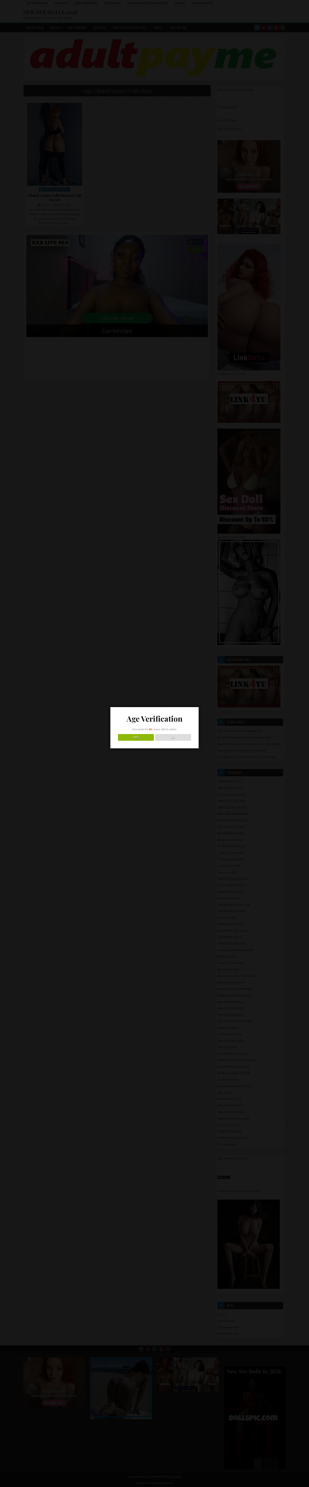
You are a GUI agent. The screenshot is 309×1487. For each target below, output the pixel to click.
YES (136, 737)
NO (173, 737)
